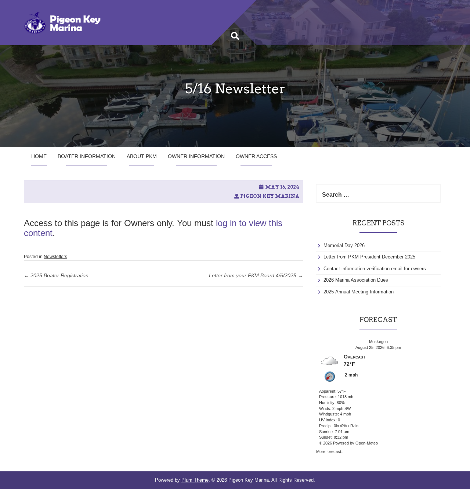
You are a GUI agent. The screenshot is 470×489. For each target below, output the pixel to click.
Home (39, 156)
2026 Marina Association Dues (355, 280)
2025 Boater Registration (56, 275)
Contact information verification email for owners (374, 268)
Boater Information (87, 156)
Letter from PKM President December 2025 (369, 257)
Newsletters (55, 256)
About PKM (142, 156)
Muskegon (378, 341)
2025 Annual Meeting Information (358, 292)
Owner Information (196, 156)
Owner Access (256, 156)
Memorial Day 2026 (344, 245)
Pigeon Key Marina (269, 196)
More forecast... (330, 451)
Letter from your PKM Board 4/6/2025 (256, 275)
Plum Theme (195, 480)
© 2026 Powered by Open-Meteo (348, 443)
